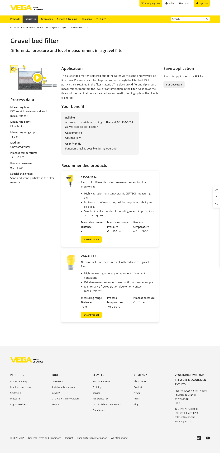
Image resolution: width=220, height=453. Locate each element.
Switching (15, 392)
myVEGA (56, 392)
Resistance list (100, 398)
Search (55, 404)
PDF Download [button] (174, 84)
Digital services (18, 404)
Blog (136, 404)
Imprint (69, 437)
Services (98, 375)
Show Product (91, 239)
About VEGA (140, 381)
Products (15, 18)
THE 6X (101, 18)
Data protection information (92, 437)
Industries (30, 18)
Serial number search (63, 387)
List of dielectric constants (107, 404)
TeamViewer (99, 410)
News (137, 392)
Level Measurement (21, 387)
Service (96, 392)
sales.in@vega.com (185, 416)
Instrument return (102, 381)
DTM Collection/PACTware (65, 398)
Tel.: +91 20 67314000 (186, 408)
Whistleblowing (119, 437)
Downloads (46, 18)
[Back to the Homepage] (26, 360)
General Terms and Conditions (44, 437)
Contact (138, 387)
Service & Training (67, 18)
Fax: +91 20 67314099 (186, 412)
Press (137, 398)
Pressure (15, 398)
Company (86, 18)
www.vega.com (183, 421)
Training (97, 387)
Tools (56, 375)
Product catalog (18, 381)
